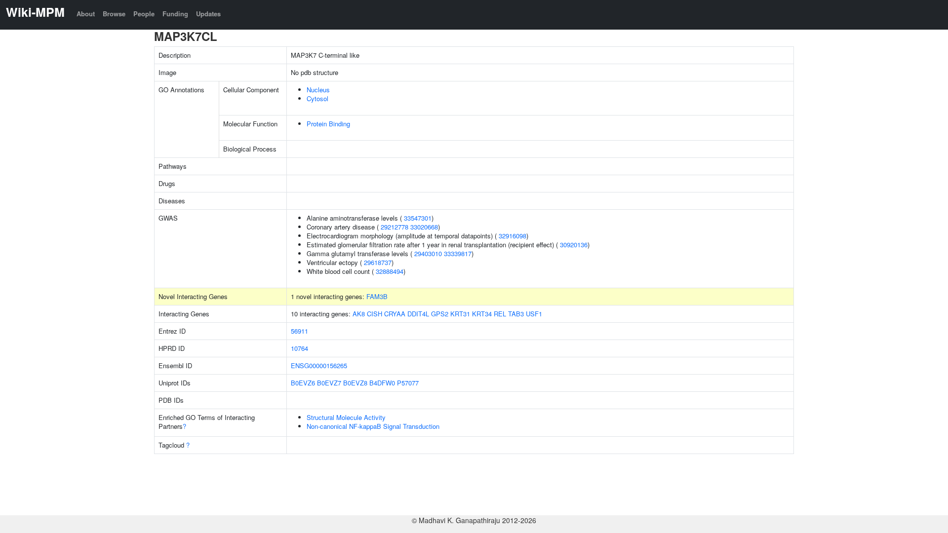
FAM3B (377, 296)
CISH (374, 313)
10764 (299, 348)
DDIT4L (418, 313)
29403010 (428, 253)
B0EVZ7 (329, 382)
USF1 (534, 313)
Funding (175, 13)
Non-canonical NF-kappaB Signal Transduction (373, 426)
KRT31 (460, 313)
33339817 (458, 253)
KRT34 (482, 313)
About (86, 13)
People (144, 13)
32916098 (512, 235)
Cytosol (317, 98)
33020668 (424, 226)
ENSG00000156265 (319, 365)
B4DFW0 (382, 382)
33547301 (418, 218)
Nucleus (318, 89)
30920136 (574, 244)
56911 (299, 331)
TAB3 (516, 313)
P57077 (408, 382)
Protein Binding (328, 123)
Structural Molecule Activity (346, 417)
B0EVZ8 (355, 382)
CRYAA (394, 313)
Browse (114, 13)
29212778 (394, 226)
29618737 (378, 262)
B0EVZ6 (303, 382)
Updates (208, 13)
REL (500, 313)
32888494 (389, 271)
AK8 (359, 313)
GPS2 (439, 313)
